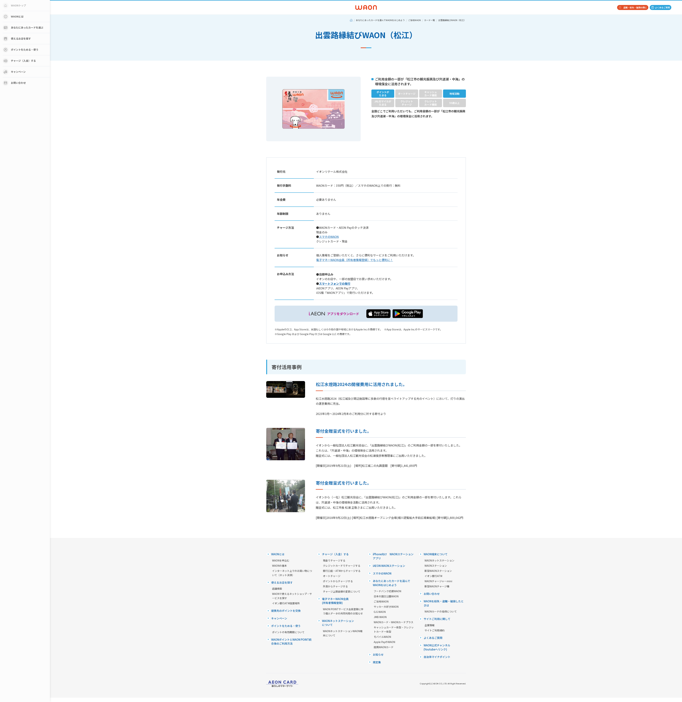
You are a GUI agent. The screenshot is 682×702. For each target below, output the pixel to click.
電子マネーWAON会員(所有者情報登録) (335, 601)
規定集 (377, 662)
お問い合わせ (18, 83)
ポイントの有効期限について (288, 632)
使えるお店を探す (21, 38)
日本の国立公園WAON (386, 596)
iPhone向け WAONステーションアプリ (393, 556)
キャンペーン (18, 71)
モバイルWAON (382, 637)
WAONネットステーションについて (338, 623)
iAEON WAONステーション (389, 566)
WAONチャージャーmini (438, 581)
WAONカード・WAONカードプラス (393, 622)
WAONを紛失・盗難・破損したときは (444, 603)
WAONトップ (18, 5)
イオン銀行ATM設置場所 (286, 603)
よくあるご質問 (662, 7)
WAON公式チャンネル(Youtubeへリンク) (437, 647)
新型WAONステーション (438, 571)
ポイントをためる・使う (24, 49)
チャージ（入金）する (23, 60)
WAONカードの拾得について (441, 611)
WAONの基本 (279, 565)
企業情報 (430, 625)
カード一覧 (429, 20)
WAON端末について (436, 554)
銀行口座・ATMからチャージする (342, 571)
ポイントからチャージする (338, 581)
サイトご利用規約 (435, 630)
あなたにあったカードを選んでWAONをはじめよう (380, 20)
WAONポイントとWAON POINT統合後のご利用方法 (291, 641)
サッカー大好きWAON (386, 606)
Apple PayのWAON (384, 642)
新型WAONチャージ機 (437, 586)
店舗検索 (277, 588)
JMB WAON (380, 617)
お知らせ (378, 654)
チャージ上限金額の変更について (341, 591)
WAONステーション (436, 565)
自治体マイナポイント (437, 657)
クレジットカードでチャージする (341, 565)
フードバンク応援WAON (387, 591)
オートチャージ (331, 576)
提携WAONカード (384, 647)
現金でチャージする (334, 560)
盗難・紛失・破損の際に (635, 7)
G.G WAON (380, 612)
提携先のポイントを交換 (286, 610)
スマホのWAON (382, 573)
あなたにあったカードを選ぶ (27, 27)
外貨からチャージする (335, 586)
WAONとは (17, 16)
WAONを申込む (280, 560)
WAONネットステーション (439, 560)
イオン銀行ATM (433, 576)
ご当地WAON (414, 20)
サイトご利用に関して (437, 619)
